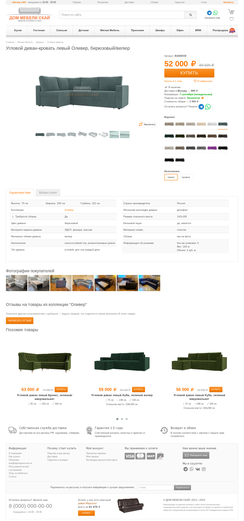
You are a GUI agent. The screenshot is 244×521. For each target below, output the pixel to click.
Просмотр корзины (96, 453)
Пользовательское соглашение (19, 468)
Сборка (154, 2)
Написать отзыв (19, 320)
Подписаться (182, 487)
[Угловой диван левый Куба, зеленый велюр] (122, 360)
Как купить (14, 456)
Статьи (12, 476)
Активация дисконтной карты (101, 460)
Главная (10, 42)
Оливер (69, 209)
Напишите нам (198, 455)
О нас (204, 2)
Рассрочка (103, 2)
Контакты (228, 2)
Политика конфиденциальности (20, 462)
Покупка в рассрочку (58, 453)
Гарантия (180, 2)
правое (186, 177)
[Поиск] (190, 15)
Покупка (77, 2)
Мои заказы (92, 456)
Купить (189, 72)
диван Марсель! (87, 503)
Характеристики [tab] (20, 192)
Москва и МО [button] (19, 2)
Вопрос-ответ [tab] (48, 192)
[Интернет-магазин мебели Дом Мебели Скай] (29, 14)
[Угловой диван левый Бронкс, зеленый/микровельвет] (44, 360)
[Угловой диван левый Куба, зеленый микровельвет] (199, 360)
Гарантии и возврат (57, 460)
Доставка (129, 2)
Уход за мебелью (18, 473)
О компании (15, 453)
